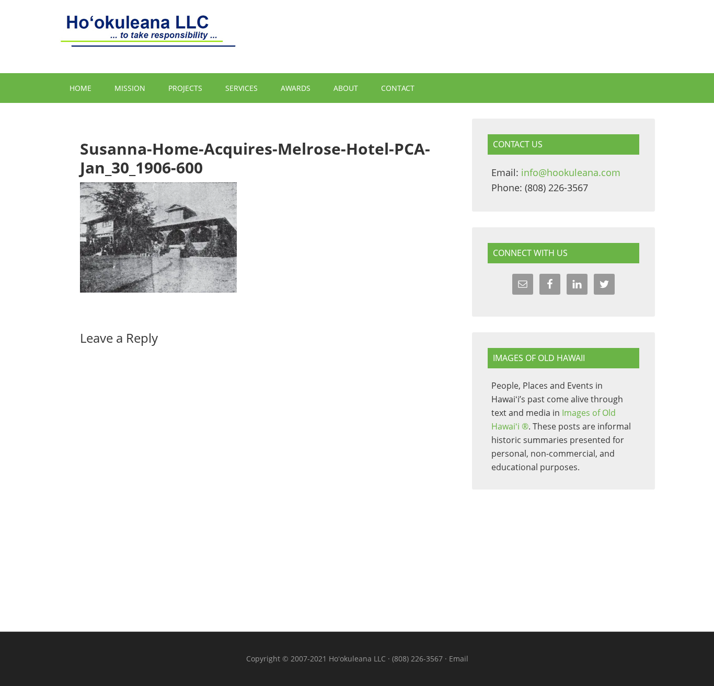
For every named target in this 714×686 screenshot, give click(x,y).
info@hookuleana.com (570, 172)
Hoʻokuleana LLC (357, 36)
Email (458, 659)
